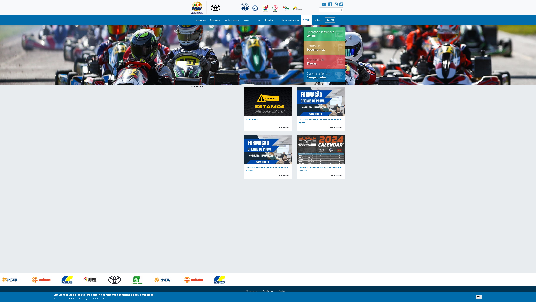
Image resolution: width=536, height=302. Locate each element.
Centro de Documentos (289, 20)
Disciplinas (269, 20)
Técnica (257, 20)
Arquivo (282, 291)
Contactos (318, 20)
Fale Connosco (252, 291)
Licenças (246, 20)
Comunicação (200, 20)
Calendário (215, 20)
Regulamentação (231, 20)
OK (478, 297)
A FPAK (306, 20)
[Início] (207, 7)
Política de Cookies (77, 299)
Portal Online (268, 291)
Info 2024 (330, 20)
